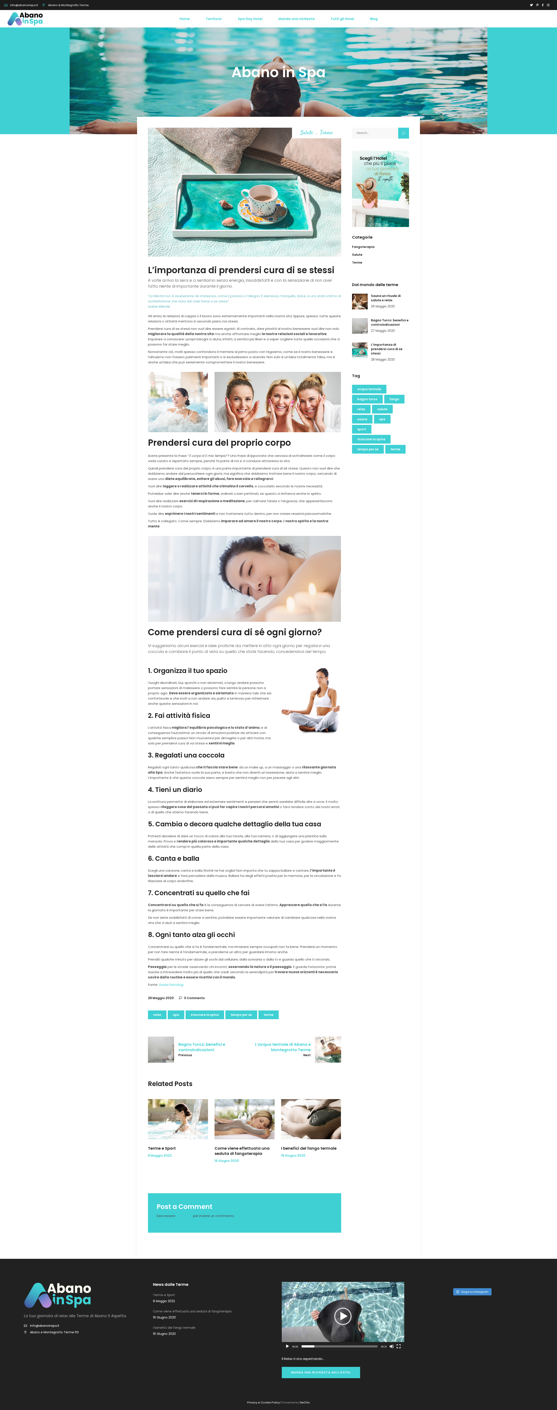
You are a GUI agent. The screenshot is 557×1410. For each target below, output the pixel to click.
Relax (157, 1015)
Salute (307, 133)
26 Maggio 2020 (383, 306)
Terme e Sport (162, 1148)
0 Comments (194, 998)
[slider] (339, 1346)
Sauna (362, 419)
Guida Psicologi (171, 984)
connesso (184, 1215)
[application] (343, 1316)
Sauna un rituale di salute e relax (386, 298)
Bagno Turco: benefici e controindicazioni (390, 322)
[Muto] (391, 1346)
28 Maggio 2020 (161, 998)
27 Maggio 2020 (383, 331)
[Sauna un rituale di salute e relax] (360, 301)
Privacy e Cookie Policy (263, 1402)
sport (361, 429)
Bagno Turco (367, 399)
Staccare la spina (205, 1015)
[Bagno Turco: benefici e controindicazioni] (360, 326)
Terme (326, 133)
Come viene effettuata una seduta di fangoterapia (242, 1151)
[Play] (287, 1346)
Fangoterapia (363, 247)
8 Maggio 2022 (160, 1155)
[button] (343, 1316)
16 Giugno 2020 (227, 1161)
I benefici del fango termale (309, 1148)
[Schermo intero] (398, 1346)
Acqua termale (369, 389)
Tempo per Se (241, 1015)
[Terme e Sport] (178, 1119)
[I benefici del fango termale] (311, 1119)
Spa (176, 1015)
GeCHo (305, 1402)
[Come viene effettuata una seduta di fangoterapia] (245, 1119)
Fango (394, 399)
